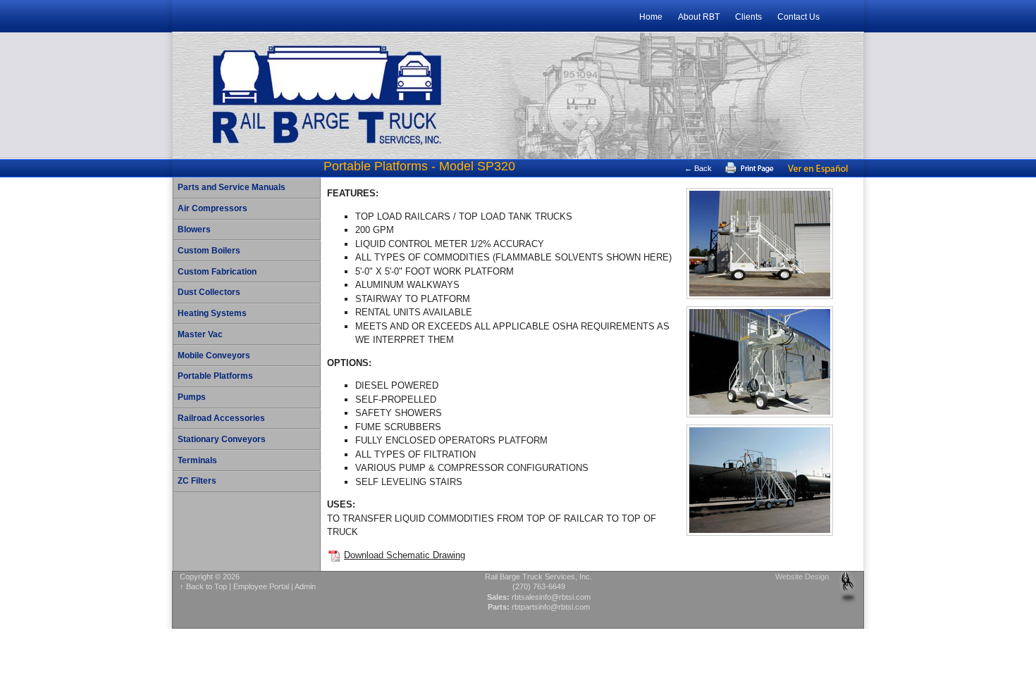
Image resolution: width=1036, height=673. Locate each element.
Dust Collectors (209, 292)
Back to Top (206, 586)
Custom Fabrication (217, 272)
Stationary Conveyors (222, 439)
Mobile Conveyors (214, 355)
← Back (698, 168)
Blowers (194, 229)
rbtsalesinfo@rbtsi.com (551, 597)
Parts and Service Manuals (231, 187)
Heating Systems (212, 313)
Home (650, 17)
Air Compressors (212, 208)
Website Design (802, 576)
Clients (748, 17)
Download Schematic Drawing (404, 555)
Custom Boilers (209, 251)
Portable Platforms (215, 376)
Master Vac (200, 334)
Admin (305, 586)
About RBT (699, 17)
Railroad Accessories (221, 418)
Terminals (197, 460)
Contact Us (798, 17)
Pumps (192, 397)
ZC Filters (197, 481)
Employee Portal (261, 586)
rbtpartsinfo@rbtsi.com (551, 607)
